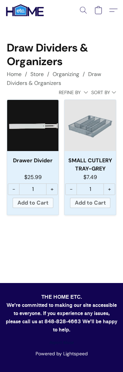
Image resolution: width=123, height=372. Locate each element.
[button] (25, 10)
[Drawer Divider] (32, 125)
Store (37, 74)
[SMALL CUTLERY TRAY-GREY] (90, 125)
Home (14, 74)
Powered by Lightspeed (62, 354)
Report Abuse (62, 342)
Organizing (66, 74)
